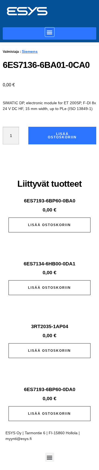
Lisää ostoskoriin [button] (49, 225)
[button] (49, 32)
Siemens (30, 51)
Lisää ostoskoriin (62, 135)
